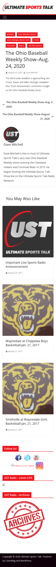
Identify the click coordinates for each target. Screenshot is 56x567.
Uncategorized (35, 46)
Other (36, 40)
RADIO (21, 46)
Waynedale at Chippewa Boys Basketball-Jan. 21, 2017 (27, 343)
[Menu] (4, 17)
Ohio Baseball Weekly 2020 (18, 40)
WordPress (25, 560)
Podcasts (11, 46)
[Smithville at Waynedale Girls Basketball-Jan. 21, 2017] (28, 365)
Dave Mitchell (31, 72)
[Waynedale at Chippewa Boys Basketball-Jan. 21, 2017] (28, 286)
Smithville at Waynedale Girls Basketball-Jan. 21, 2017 (26, 421)
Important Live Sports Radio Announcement (26, 264)
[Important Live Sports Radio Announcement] (28, 208)
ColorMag (10, 560)
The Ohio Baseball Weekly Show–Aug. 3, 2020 (29, 104)
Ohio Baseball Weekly (27, 34)
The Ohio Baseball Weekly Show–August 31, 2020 (26, 117)
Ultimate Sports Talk (31, 556)
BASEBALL (10, 34)
